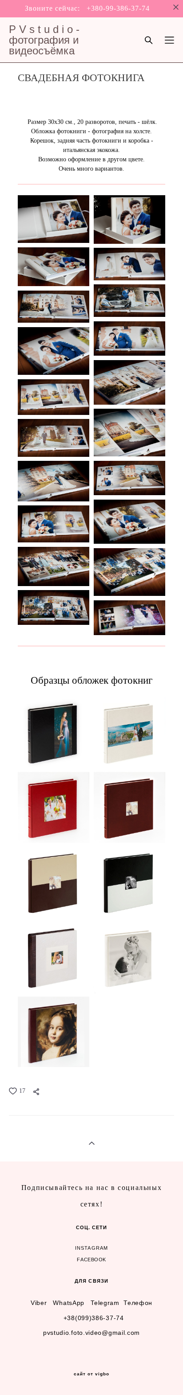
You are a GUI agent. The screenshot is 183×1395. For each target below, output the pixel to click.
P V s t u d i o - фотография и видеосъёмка (44, 40)
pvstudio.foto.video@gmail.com (91, 1332)
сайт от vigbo (91, 1374)
